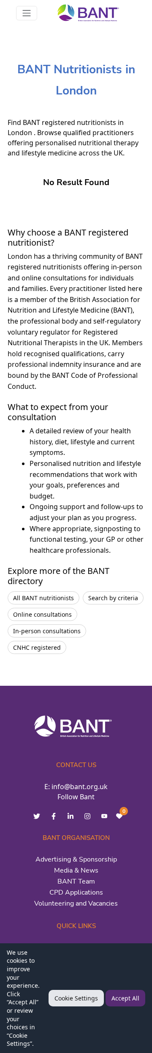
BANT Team (76, 881)
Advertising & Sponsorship (76, 859)
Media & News (76, 870)
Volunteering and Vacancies (76, 903)
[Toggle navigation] (26, 13)
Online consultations (42, 614)
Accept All (125, 998)
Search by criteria (113, 598)
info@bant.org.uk (80, 786)
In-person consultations (47, 631)
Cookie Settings (76, 998)
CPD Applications (76, 892)
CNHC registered (37, 647)
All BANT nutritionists (43, 598)
